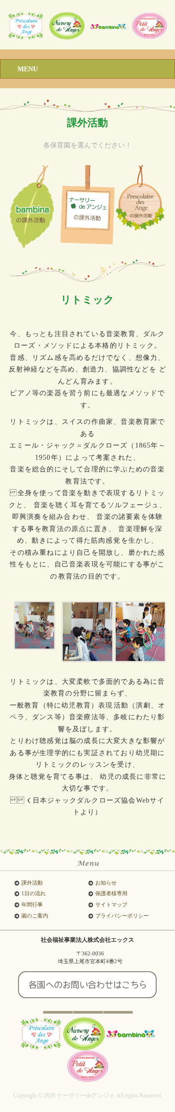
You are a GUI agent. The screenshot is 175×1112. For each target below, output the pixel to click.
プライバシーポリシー (122, 916)
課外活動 (32, 883)
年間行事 (32, 904)
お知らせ (106, 883)
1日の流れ (33, 893)
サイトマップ (111, 904)
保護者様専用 (111, 893)
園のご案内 (34, 916)
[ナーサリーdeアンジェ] (25, 25)
